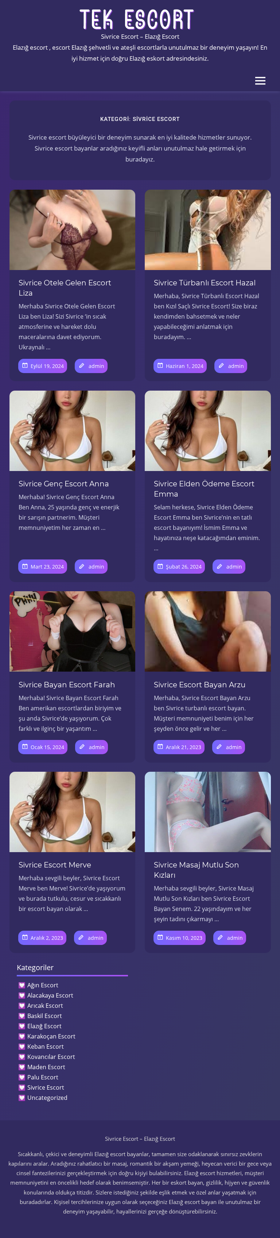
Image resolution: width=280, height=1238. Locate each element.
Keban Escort (45, 1047)
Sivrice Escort (45, 1087)
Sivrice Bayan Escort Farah (67, 684)
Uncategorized (47, 1098)
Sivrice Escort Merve (55, 865)
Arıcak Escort (45, 1006)
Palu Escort (42, 1077)
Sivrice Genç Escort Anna (64, 483)
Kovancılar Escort (51, 1057)
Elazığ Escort (44, 1026)
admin (96, 365)
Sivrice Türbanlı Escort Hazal (205, 282)
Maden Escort (46, 1067)
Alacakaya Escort (50, 995)
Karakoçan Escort (51, 1036)
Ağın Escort (42, 985)
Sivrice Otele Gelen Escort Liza (65, 287)
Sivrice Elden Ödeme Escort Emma (204, 488)
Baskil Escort (44, 1016)
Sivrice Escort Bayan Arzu (199, 684)
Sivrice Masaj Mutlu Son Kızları (196, 870)
